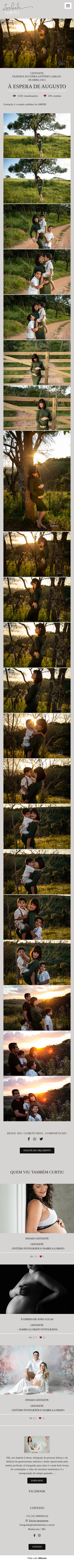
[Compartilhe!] (38, 150)
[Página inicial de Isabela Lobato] (18, 9)
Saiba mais (37, 1480)
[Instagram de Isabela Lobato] (39, 1535)
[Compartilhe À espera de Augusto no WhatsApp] (34, 1139)
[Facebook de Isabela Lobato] (34, 1535)
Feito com (37, 1558)
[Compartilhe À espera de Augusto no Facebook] (29, 1139)
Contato (37, 1547)
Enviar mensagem (38, 1520)
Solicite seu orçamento (37, 1150)
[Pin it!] (47, 150)
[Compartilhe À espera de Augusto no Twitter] (41, 1139)
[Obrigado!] (28, 150)
